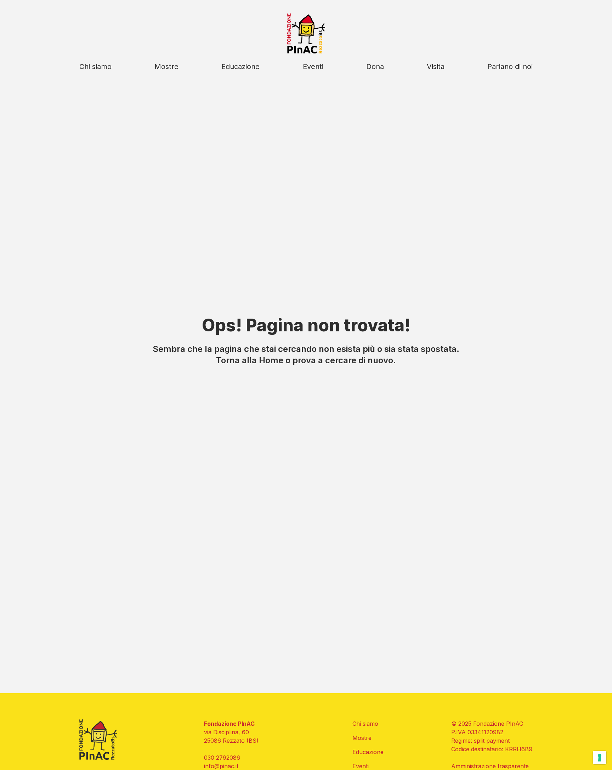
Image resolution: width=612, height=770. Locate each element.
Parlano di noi (510, 66)
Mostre (166, 66)
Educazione (240, 66)
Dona (375, 66)
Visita (435, 66)
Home (271, 360)
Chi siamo (95, 66)
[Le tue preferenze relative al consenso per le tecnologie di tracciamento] (599, 757)
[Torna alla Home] (306, 33)
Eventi (313, 66)
